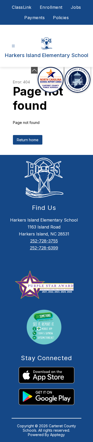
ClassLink (22, 7)
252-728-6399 (44, 247)
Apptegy (57, 434)
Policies (61, 17)
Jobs (76, 7)
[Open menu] (13, 46)
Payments (34, 17)
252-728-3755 (44, 240)
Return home (27, 140)
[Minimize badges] (34, 70)
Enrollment (51, 7)
